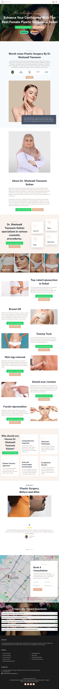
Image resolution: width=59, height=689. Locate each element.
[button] (15, 288)
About (27, 678)
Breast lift (15, 309)
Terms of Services (24, 681)
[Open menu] (56, 2)
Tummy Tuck (44, 333)
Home (24, 678)
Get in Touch (37, 589)
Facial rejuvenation (15, 406)
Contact (34, 678)
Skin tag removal (15, 357)
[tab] (26, 549)
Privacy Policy (31, 681)
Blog (31, 678)
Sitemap (36, 681)
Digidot (47, 680)
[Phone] (53, 2)
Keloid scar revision (44, 381)
